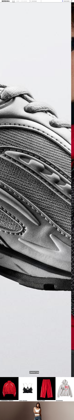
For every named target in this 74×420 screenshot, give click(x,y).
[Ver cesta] (71, 1)
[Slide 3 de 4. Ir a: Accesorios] (37, 189)
